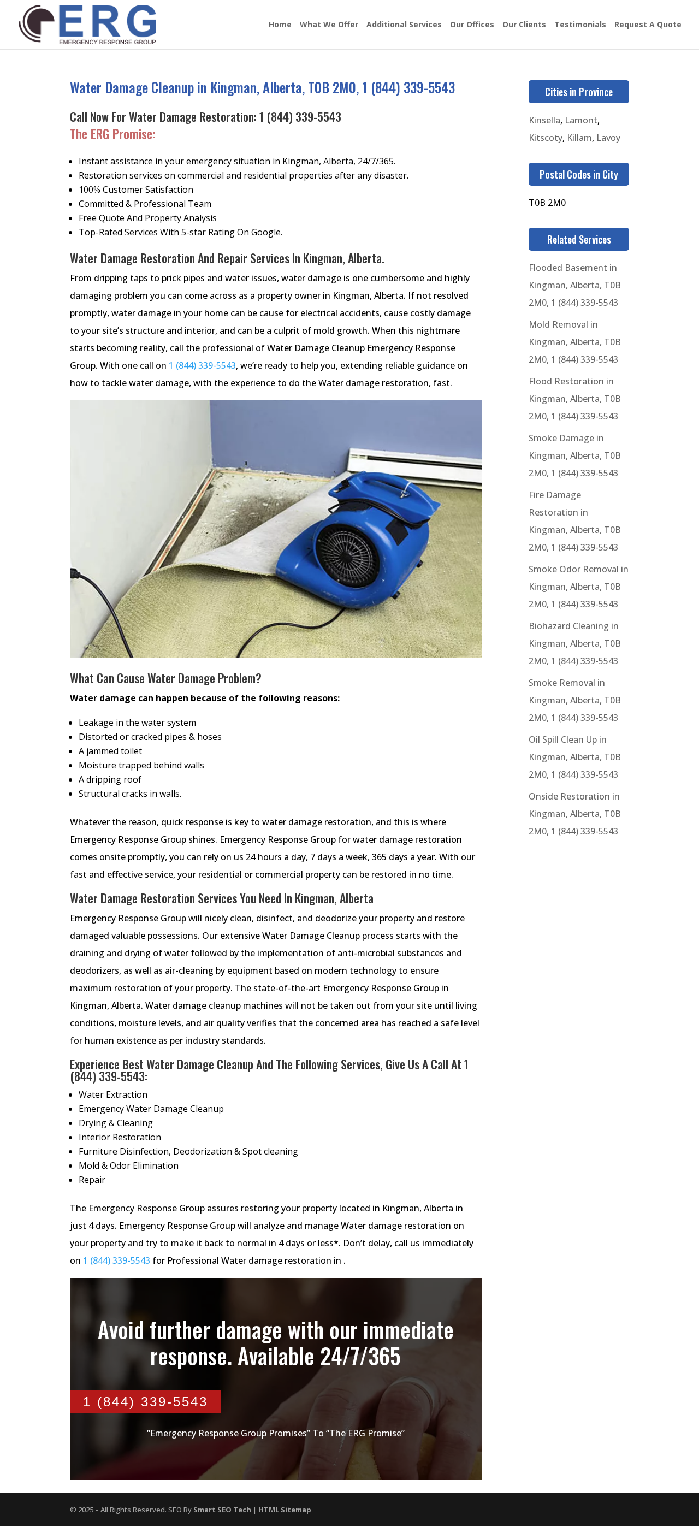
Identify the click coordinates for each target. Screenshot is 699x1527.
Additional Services (404, 25)
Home (280, 25)
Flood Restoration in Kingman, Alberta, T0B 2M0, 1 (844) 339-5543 (575, 398)
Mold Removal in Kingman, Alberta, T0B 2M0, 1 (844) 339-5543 (575, 341)
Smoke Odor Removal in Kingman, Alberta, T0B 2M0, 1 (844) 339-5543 (579, 586)
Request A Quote (648, 25)
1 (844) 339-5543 (300, 116)
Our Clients (524, 25)
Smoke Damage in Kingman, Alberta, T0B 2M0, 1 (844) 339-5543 (575, 455)
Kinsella (544, 120)
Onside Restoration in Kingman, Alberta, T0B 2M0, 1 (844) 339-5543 (575, 813)
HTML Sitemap (284, 1509)
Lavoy (608, 138)
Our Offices (472, 25)
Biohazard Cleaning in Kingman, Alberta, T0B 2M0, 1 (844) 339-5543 (575, 643)
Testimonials (580, 25)
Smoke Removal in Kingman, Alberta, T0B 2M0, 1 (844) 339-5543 (575, 700)
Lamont (581, 120)
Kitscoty (545, 138)
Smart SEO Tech (222, 1509)
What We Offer (329, 25)
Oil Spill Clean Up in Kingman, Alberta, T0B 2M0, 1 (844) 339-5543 (575, 756)
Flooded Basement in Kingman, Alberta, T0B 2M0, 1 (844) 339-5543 (575, 285)
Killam (579, 138)
